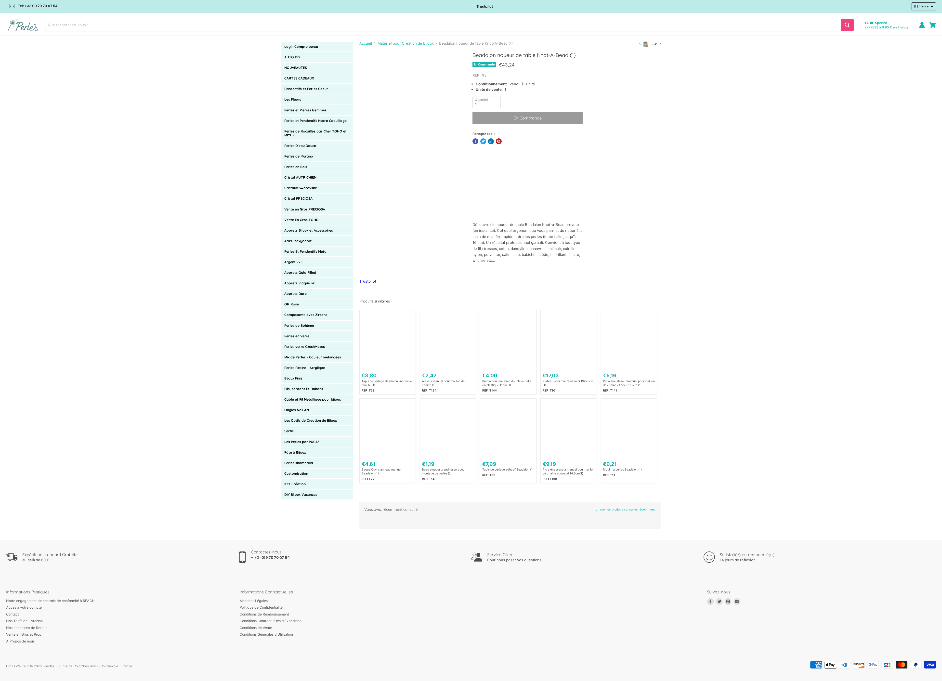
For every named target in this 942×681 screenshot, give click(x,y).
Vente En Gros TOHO (301, 220)
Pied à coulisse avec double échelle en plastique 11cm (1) (506, 383)
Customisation (296, 473)
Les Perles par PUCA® (301, 442)
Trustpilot (484, 6)
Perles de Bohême (299, 325)
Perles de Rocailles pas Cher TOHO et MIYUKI (315, 133)
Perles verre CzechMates (304, 346)
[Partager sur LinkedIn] (491, 141)
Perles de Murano (298, 156)
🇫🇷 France (921, 6)
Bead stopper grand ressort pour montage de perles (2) (444, 471)
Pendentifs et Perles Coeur (306, 89)
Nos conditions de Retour (26, 628)
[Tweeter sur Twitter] (483, 141)
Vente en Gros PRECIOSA (304, 209)
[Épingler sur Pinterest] (499, 141)
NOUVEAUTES (295, 67)
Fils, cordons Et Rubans (303, 389)
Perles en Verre (296, 336)
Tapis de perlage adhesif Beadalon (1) (508, 469)
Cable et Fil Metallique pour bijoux (312, 399)
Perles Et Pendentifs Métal (305, 251)
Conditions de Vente (256, 628)
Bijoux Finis (293, 378)
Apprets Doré (295, 293)
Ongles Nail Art (296, 410)
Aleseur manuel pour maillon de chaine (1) (443, 383)
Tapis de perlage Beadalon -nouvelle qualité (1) (387, 383)
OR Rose (291, 304)
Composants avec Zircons (305, 315)
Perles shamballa (298, 463)
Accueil (365, 43)
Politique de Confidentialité (261, 607)
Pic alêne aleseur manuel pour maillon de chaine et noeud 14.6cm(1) (568, 471)
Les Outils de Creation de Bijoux (310, 420)
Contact (12, 614)
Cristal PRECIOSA (298, 198)
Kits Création (295, 484)
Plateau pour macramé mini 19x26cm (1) (568, 383)
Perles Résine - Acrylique (304, 368)
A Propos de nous (20, 641)
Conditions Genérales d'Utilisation (266, 634)
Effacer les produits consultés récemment (625, 509)
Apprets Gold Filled (300, 272)
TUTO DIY (292, 57)
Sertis (289, 431)
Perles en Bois (295, 167)
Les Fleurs (292, 99)
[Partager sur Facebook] (475, 141)
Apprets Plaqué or (299, 283)
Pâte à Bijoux (295, 452)
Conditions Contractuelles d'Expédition (270, 621)
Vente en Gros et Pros (23, 634)
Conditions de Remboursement (264, 614)
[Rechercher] (847, 25)
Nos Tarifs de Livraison (24, 621)
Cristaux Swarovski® (300, 188)
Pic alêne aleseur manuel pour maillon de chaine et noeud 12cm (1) (629, 383)
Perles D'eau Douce (300, 146)
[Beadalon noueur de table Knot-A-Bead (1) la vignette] (368, 66)
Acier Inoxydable (298, 241)
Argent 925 (293, 262)
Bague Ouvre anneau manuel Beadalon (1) (381, 471)
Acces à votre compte (24, 607)
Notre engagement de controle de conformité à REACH (50, 601)
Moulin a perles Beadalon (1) (622, 469)
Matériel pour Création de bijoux (406, 43)
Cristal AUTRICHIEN (300, 177)
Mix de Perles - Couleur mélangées (312, 357)
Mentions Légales (254, 601)
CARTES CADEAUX (299, 78)
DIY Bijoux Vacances (300, 494)
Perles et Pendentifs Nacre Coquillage (315, 120)
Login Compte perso (301, 46)
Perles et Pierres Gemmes (305, 110)
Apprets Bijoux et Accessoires (308, 230)
